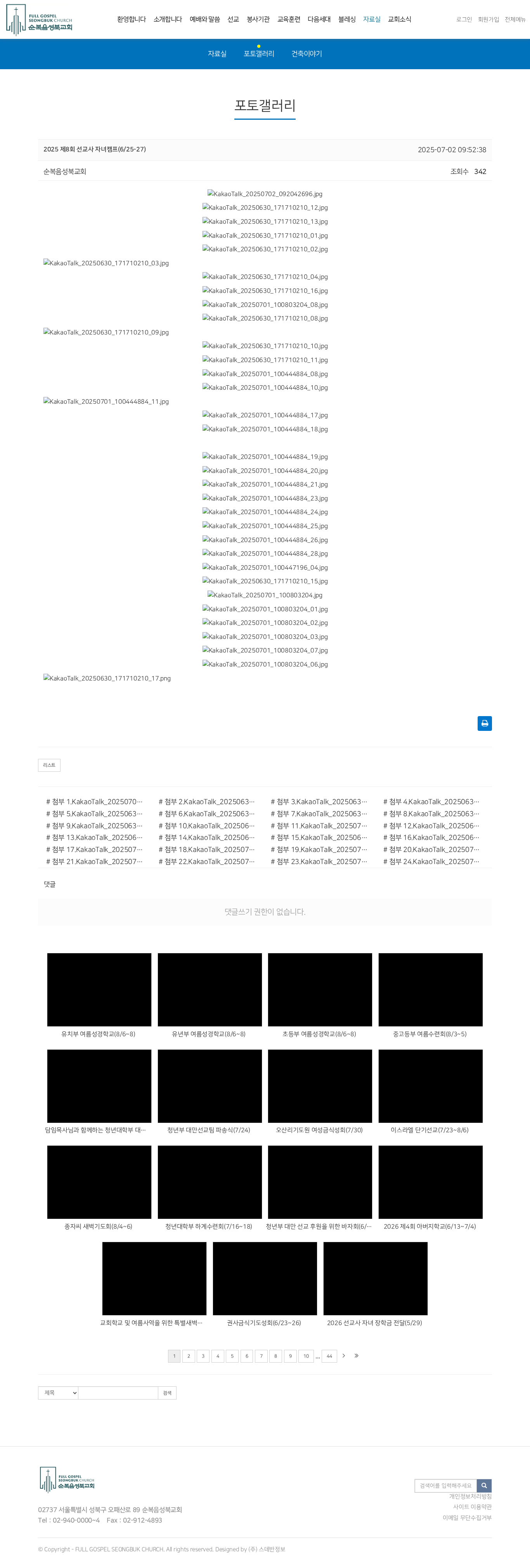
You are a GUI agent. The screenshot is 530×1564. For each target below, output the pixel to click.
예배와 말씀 (205, 19)
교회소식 (399, 19)
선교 (233, 19)
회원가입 (488, 19)
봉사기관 (258, 19)
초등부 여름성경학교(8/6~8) (319, 1034)
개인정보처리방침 (470, 1497)
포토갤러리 (259, 54)
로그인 (464, 19)
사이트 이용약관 (472, 1507)
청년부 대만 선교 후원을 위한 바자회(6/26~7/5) (319, 1226)
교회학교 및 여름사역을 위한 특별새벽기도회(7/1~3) (153, 1323)
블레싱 (346, 19)
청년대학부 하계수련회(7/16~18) (208, 1226)
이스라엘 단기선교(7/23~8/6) (429, 1130)
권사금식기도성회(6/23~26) (264, 1323)
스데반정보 (272, 1550)
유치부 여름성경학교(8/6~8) (98, 1034)
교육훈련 (288, 19)
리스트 (49, 765)
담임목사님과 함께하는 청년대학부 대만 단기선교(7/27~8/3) (98, 1130)
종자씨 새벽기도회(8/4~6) (98, 1226)
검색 (167, 1393)
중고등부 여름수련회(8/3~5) (430, 1034)
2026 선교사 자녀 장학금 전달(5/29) (374, 1323)
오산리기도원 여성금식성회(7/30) (319, 1130)
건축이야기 (306, 54)
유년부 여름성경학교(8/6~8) (209, 1034)
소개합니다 (168, 19)
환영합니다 (131, 19)
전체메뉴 (515, 19)
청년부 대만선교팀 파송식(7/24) (208, 1130)
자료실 (371, 19)
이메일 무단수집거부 (467, 1518)
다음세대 (319, 19)
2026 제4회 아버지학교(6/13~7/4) (430, 1226)
